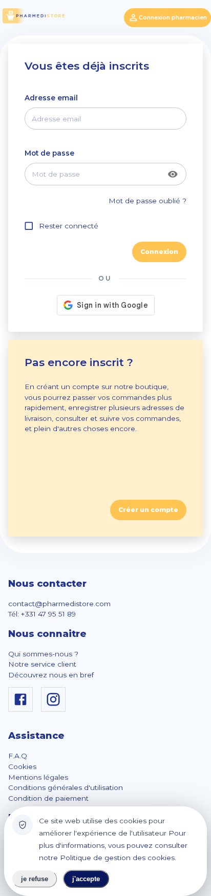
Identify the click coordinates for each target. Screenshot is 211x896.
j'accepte (86, 879)
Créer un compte (148, 510)
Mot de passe (49, 153)
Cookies (22, 766)
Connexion (159, 251)
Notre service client (42, 664)
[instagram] (55, 709)
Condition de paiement (48, 798)
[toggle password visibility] (172, 174)
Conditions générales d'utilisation (65, 787)
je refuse (34, 879)
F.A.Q (17, 756)
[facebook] (22, 709)
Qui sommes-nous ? (43, 654)
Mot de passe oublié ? (147, 201)
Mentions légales (38, 777)
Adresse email (51, 98)
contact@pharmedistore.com (59, 604)
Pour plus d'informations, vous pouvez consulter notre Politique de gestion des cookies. (113, 845)
